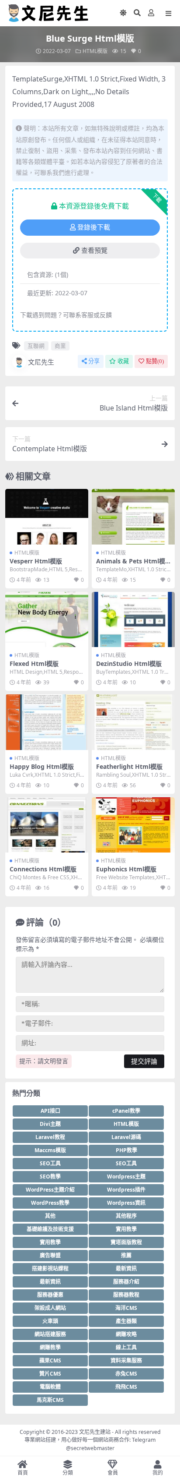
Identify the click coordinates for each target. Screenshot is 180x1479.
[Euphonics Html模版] (133, 825)
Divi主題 (50, 1124)
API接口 (50, 1111)
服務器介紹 (126, 1281)
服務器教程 (126, 1295)
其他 (50, 1216)
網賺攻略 (126, 1334)
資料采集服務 (126, 1360)
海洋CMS (126, 1308)
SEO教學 (50, 1176)
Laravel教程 (50, 1137)
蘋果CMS (50, 1360)
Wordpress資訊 (126, 1203)
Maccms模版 (50, 1150)
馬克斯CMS (50, 1400)
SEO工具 (50, 1163)
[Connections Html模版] (46, 825)
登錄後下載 (93, 227)
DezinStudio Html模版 (129, 663)
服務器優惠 (50, 1295)
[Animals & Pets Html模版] (133, 517)
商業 (60, 346)
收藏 (123, 361)
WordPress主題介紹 (50, 1189)
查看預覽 (94, 250)
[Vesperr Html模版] (46, 517)
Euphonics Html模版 (126, 869)
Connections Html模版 (43, 869)
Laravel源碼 (126, 1137)
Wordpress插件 (126, 1189)
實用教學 (126, 1229)
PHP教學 (126, 1150)
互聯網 (36, 346)
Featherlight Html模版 (129, 766)
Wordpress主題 (126, 1176)
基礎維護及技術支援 (50, 1229)
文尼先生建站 (95, 1432)
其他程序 (126, 1216)
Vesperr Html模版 (36, 561)
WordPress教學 (50, 1203)
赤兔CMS (126, 1373)
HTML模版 (95, 51)
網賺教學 (50, 1347)
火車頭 (50, 1321)
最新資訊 (126, 1268)
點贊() (155, 361)
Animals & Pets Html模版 (130, 565)
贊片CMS (50, 1373)
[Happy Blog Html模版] (46, 722)
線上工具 (126, 1347)
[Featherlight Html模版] (133, 722)
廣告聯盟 (50, 1255)
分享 (94, 361)
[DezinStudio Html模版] (133, 620)
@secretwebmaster (90, 1448)
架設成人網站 (50, 1308)
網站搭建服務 (50, 1334)
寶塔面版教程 (126, 1242)
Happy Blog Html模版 (42, 766)
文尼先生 (41, 361)
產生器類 (126, 1321)
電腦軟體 (50, 1387)
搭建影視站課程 (50, 1268)
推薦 (126, 1255)
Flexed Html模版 (34, 663)
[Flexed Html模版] (46, 620)
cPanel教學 (126, 1111)
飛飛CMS (126, 1387)
